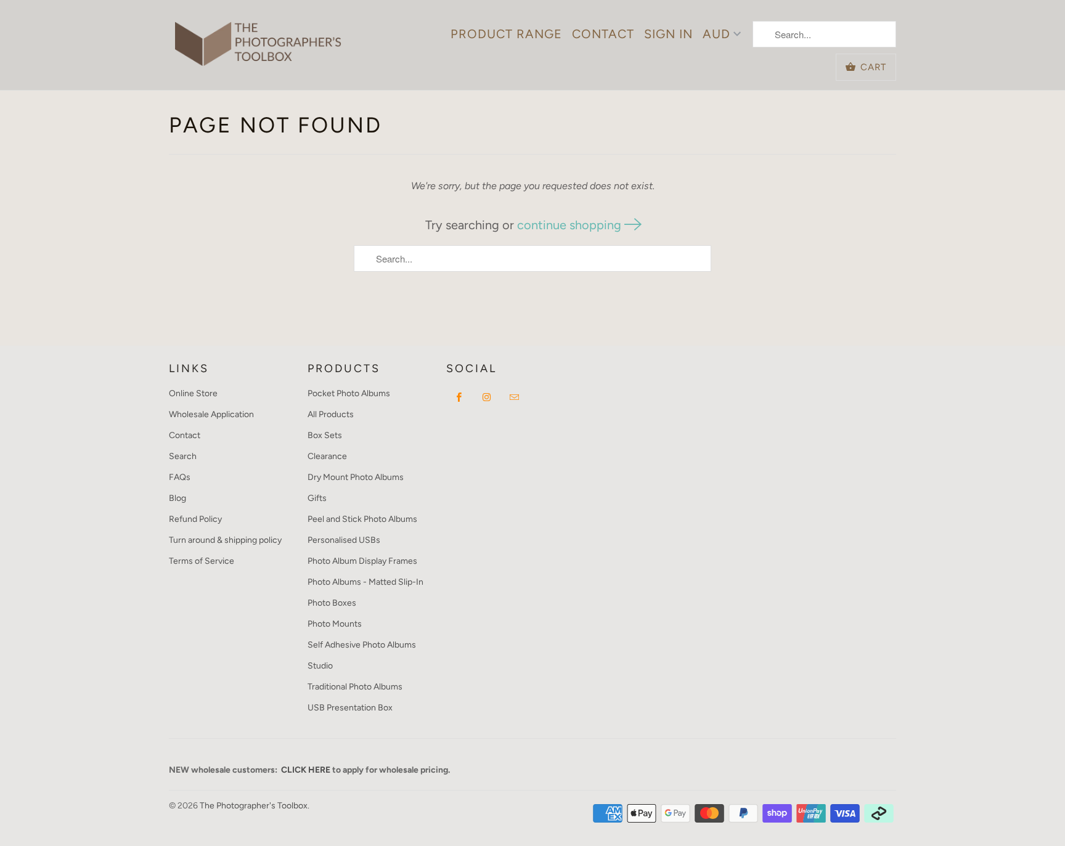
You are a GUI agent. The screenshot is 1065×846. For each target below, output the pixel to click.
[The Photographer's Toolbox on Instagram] (487, 397)
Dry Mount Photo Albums (356, 477)
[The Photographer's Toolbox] (258, 37)
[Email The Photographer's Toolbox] (514, 397)
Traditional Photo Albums (355, 686)
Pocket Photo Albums (349, 393)
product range (506, 34)
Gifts (317, 498)
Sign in (668, 34)
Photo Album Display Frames (362, 561)
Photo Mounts (335, 624)
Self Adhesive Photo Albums (362, 645)
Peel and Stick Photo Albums (362, 519)
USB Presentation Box (350, 707)
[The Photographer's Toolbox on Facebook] (459, 397)
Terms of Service (201, 561)
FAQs (179, 477)
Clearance (327, 456)
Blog (177, 498)
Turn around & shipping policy (225, 540)
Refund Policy (195, 519)
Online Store (193, 393)
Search (183, 456)
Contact (603, 34)
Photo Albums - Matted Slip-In (365, 582)
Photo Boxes (332, 603)
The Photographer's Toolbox (254, 805)
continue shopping (570, 225)
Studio (320, 666)
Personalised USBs (344, 540)
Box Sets (325, 435)
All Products (331, 414)
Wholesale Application (211, 414)
